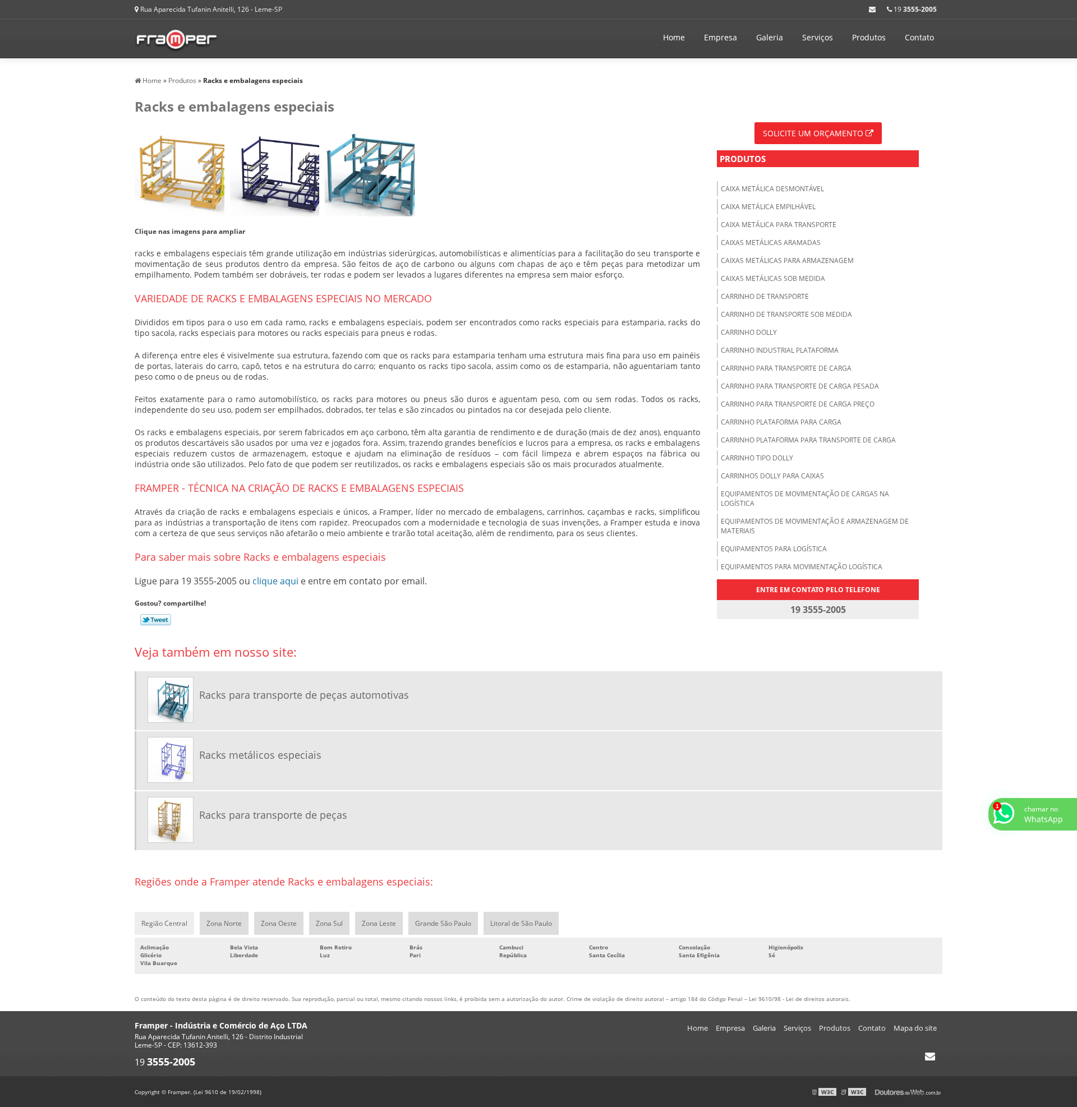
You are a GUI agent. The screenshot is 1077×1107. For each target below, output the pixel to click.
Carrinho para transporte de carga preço (798, 404)
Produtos (869, 37)
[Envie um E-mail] (872, 9)
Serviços (817, 37)
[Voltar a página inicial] (177, 37)
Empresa (720, 37)
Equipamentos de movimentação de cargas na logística (805, 498)
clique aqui (275, 581)
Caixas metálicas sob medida (773, 278)
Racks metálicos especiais (260, 755)
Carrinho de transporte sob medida (786, 314)
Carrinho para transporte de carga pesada (800, 386)
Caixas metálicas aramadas (771, 242)
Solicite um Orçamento (814, 133)
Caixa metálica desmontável (772, 188)
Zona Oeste (279, 923)
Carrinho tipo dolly (757, 458)
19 (914, 9)
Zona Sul (329, 923)
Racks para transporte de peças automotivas (304, 695)
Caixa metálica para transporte (778, 224)
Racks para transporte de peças (273, 815)
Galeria (769, 37)
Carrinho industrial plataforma (780, 350)
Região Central (164, 923)
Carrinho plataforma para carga (781, 422)
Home (674, 37)
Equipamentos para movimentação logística (801, 566)
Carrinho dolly (749, 332)
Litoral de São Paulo (521, 923)
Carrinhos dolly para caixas (772, 476)
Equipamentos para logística (774, 549)
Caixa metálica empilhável (768, 206)
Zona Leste (379, 923)
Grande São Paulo (443, 923)
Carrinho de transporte (765, 296)
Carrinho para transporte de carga (786, 368)
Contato (919, 37)
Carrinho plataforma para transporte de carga (808, 440)
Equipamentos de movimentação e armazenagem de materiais (815, 526)
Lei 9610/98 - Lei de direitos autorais (799, 999)
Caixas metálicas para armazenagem (787, 260)
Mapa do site (915, 1028)
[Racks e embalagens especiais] (179, 171)
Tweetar (155, 619)
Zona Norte (224, 923)
